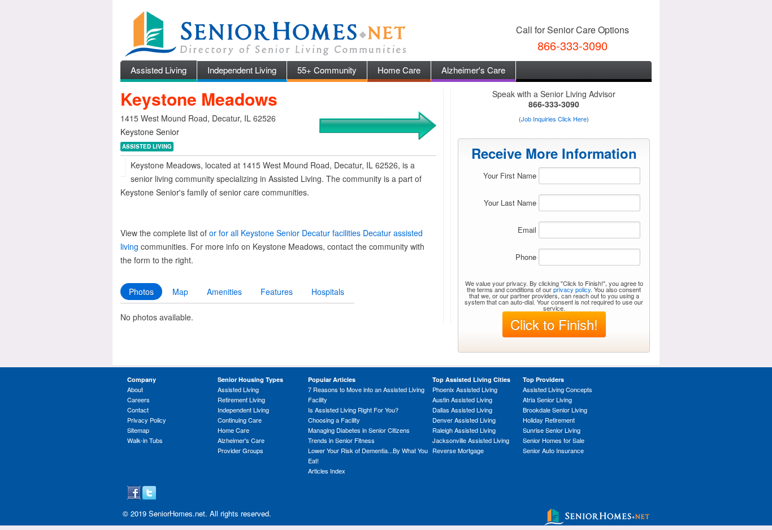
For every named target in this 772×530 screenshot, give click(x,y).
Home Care (399, 70)
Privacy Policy (146, 419)
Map (180, 291)
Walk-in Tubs (145, 440)
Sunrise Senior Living (551, 430)
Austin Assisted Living (462, 399)
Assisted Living (159, 70)
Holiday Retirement (549, 419)
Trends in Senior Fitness (341, 440)
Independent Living (241, 70)
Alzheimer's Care (473, 70)
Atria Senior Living (547, 399)
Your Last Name (510, 202)
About (135, 389)
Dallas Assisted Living (462, 409)
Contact (138, 409)
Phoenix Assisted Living (464, 389)
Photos (141, 291)
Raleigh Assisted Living (464, 430)
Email (527, 229)
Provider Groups (240, 450)
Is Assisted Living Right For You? (353, 409)
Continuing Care (240, 419)
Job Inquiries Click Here (554, 118)
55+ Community (327, 70)
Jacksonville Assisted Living (470, 440)
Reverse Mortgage (458, 450)
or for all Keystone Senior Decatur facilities (285, 232)
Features (277, 291)
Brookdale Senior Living (555, 409)
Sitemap (138, 430)
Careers (138, 399)
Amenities (224, 291)
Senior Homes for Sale (553, 440)
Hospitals (327, 291)
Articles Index (326, 470)
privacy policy (572, 289)
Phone (525, 256)
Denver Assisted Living (464, 419)
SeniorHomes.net (177, 513)
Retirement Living (241, 399)
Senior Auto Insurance (553, 450)
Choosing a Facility (334, 419)
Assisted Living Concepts (557, 389)
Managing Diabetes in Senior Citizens (359, 430)
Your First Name (509, 175)
